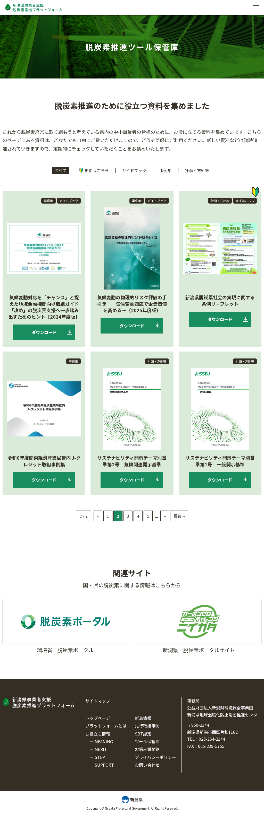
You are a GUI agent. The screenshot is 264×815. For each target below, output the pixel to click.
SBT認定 (143, 734)
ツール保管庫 (147, 741)
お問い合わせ (147, 765)
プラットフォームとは (106, 726)
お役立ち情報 (97, 734)
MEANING (104, 741)
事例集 (165, 170)
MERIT (101, 749)
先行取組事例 (147, 726)
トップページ (97, 718)
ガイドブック (134, 170)
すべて (61, 170)
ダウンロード (44, 332)
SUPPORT (104, 765)
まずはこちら (96, 170)
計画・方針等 (197, 170)
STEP (100, 757)
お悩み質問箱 (147, 749)
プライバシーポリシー (155, 757)
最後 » (179, 516)
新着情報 (143, 718)
